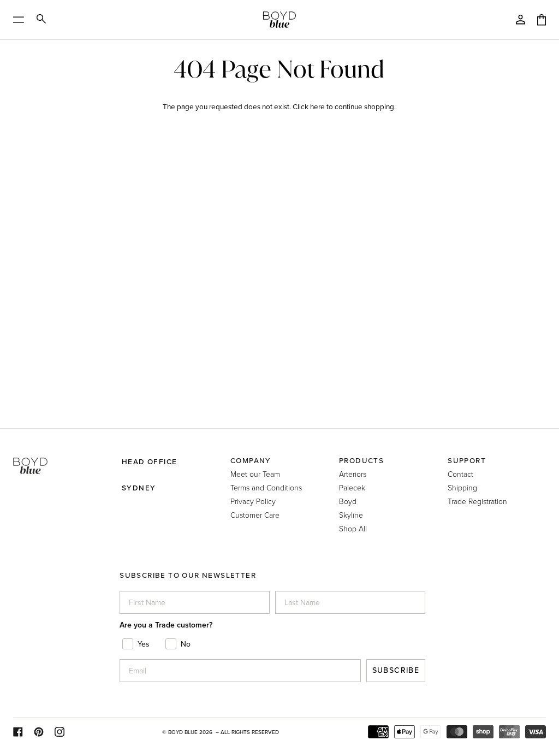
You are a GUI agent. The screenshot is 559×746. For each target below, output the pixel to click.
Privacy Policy (253, 501)
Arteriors (352, 474)
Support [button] (467, 460)
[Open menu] (22, 19)
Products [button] (361, 460)
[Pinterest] (39, 732)
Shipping (462, 487)
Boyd (347, 501)
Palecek (352, 487)
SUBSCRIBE (396, 670)
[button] (62, 456)
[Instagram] (59, 732)
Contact (460, 474)
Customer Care (255, 515)
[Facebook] (18, 732)
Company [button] (250, 460)
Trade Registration (477, 501)
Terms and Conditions (266, 487)
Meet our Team (255, 474)
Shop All (353, 528)
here (317, 106)
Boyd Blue (183, 732)
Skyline (351, 515)
